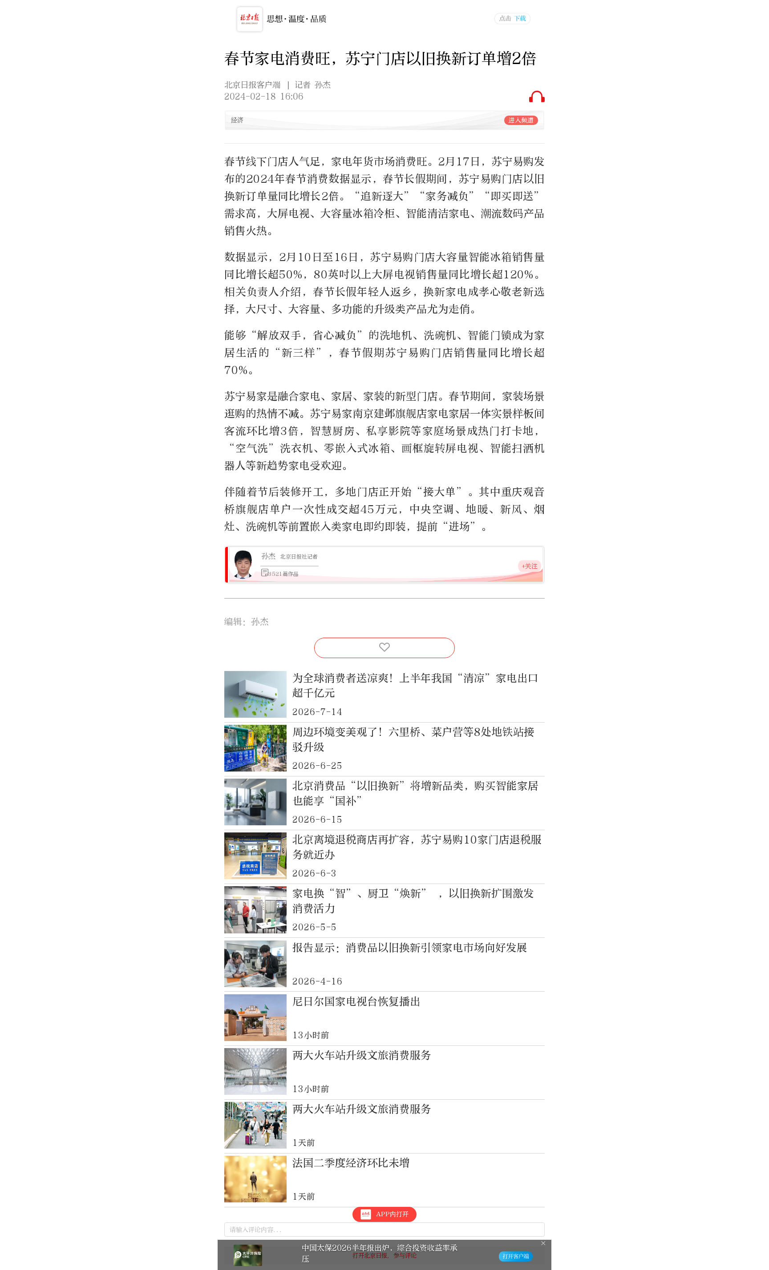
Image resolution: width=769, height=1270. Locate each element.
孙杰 (268, 556)
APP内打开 (392, 1214)
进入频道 (521, 120)
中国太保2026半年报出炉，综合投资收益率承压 (379, 1253)
